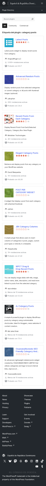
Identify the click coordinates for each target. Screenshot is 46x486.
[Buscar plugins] (32, 19)
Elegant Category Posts (27, 153)
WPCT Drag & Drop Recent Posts (25, 267)
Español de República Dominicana (21, 455)
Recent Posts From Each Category (25, 117)
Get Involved (29, 414)
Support (5, 418)
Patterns (27, 407)
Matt (5, 438)
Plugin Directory (8, 10)
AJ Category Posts (25, 306)
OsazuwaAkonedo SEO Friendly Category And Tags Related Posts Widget (27, 350)
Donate (28, 422)
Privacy (5, 407)
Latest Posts (22, 39)
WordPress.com (9, 434)
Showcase (28, 395)
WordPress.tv (9, 426)
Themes (27, 399)
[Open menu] (42, 3)
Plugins (27, 403)
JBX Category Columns (27, 226)
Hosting (5, 403)
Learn (4, 414)
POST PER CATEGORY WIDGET (25, 191)
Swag (27, 426)
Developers (7, 422)
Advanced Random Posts (28, 76)
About (4, 395)
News (4, 399)
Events (27, 418)
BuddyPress (8, 445)
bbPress (6, 441)
